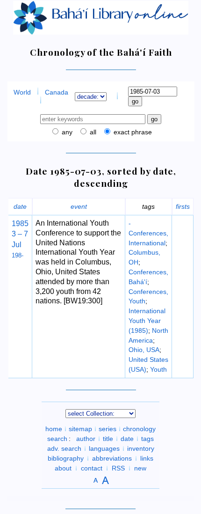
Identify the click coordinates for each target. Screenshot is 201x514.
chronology (139, 429)
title (108, 438)
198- (17, 255)
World (22, 92)
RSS (118, 468)
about (63, 468)
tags (147, 438)
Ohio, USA (144, 349)
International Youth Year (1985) (147, 320)
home (53, 429)
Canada (56, 92)
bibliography (66, 458)
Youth (158, 369)
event (79, 206)
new (140, 468)
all (92, 132)
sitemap (80, 429)
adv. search (64, 448)
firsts (183, 206)
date (20, 206)
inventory (140, 448)
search (57, 438)
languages (104, 448)
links (146, 458)
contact (91, 468)
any (66, 132)
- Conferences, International (148, 233)
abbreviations (112, 458)
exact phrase (132, 132)
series (107, 429)
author (85, 438)
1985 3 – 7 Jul (20, 234)
